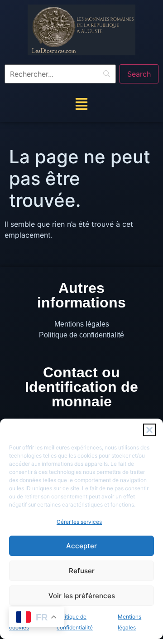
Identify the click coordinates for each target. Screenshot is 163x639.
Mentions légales (81, 324)
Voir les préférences (81, 595)
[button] (149, 429)
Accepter (81, 545)
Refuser (82, 570)
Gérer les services (79, 521)
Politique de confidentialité (81, 335)
